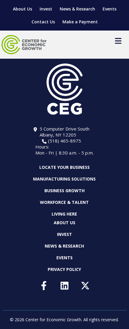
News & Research (77, 9)
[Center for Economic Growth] (24, 44)
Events (109, 9)
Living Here (64, 214)
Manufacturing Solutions (64, 179)
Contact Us (43, 22)
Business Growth (64, 190)
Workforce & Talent (64, 202)
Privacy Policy (64, 269)
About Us (22, 9)
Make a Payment (80, 22)
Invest (46, 9)
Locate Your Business (64, 167)
